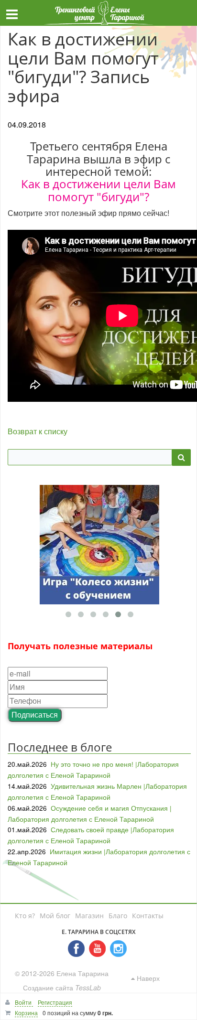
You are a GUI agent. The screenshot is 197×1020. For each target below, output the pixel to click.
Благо (118, 915)
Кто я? (25, 915)
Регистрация (55, 1002)
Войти (24, 1002)
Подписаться (34, 714)
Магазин (89, 915)
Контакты (148, 915)
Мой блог (55, 915)
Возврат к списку (37, 431)
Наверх (147, 978)
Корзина (26, 1013)
